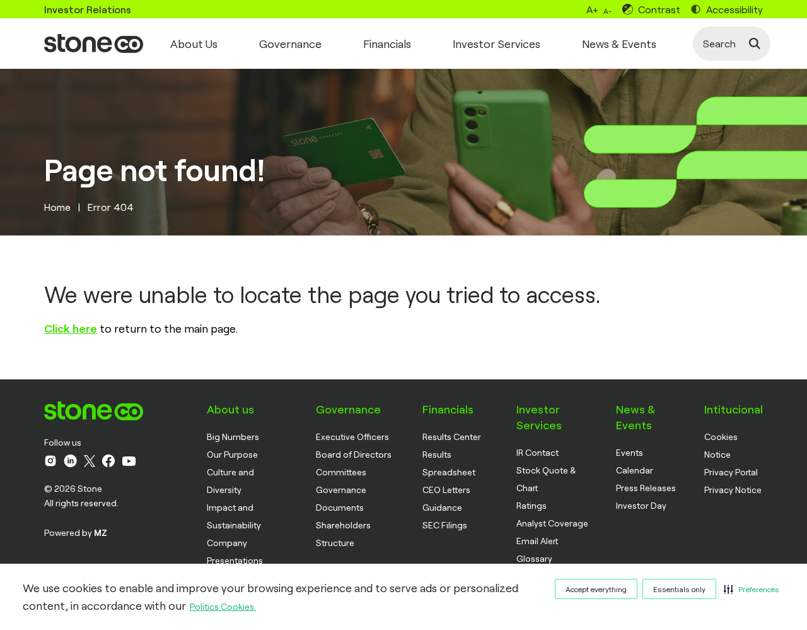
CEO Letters (446, 489)
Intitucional (733, 409)
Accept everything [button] (596, 589)
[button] (751, 589)
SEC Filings (444, 525)
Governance (290, 44)
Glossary (534, 558)
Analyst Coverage (552, 523)
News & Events (619, 44)
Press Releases (646, 487)
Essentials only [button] (679, 589)
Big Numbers (233, 436)
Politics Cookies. (223, 606)
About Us (194, 44)
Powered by (75, 532)
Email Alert (537, 540)
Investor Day (641, 505)
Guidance (442, 507)
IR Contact (537, 452)
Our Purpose (232, 454)
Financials (387, 44)
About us (230, 409)
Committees (341, 472)
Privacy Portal (731, 472)
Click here (70, 328)
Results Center (451, 436)
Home (57, 207)
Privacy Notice (733, 489)
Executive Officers (352, 436)
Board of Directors (354, 454)
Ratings (531, 505)
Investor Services (496, 44)
